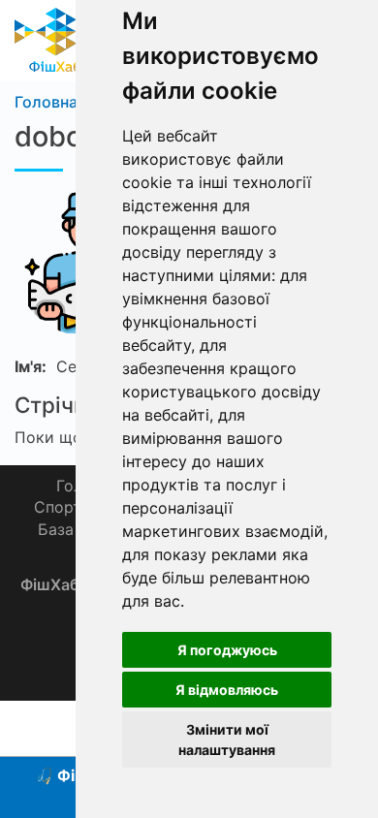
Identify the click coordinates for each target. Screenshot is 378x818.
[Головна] (56, 38)
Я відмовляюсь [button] (226, 689)
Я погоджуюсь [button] (227, 650)
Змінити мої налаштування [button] (226, 739)
